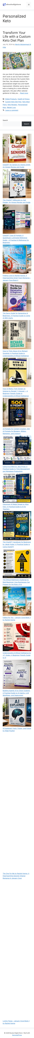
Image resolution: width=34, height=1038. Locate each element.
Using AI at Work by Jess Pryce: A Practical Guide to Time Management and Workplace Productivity (16, 469)
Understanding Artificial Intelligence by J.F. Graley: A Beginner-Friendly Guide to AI (17, 655)
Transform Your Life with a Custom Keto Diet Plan (17, 36)
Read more (24, 93)
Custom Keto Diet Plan (13, 102)
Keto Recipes (12, 105)
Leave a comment (11, 110)
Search (5, 120)
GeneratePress (17, 1035)
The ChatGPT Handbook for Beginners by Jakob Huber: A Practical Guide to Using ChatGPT (17, 544)
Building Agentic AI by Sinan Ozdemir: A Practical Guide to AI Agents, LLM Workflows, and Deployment (16, 693)
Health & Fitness (24, 99)
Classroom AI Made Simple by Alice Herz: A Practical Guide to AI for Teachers (16, 506)
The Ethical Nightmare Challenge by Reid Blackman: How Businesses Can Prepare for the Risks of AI (16, 582)
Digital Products (11, 99)
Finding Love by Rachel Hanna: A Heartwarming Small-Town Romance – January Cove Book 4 (17, 278)
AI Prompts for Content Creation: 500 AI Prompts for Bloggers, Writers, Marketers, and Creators (16, 431)
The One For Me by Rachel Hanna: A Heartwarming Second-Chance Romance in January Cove (16, 876)
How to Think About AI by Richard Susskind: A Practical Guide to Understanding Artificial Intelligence (16, 353)
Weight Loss (11, 107)
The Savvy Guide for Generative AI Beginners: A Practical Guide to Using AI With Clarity (16, 315)
